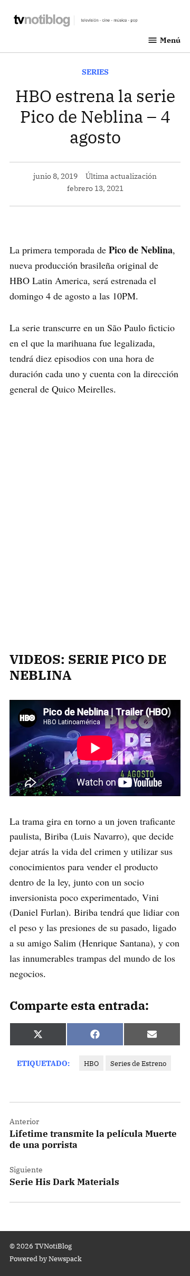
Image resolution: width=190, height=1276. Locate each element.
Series (95, 72)
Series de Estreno (138, 1063)
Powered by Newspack (46, 1258)
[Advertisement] (95, 508)
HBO (91, 1063)
